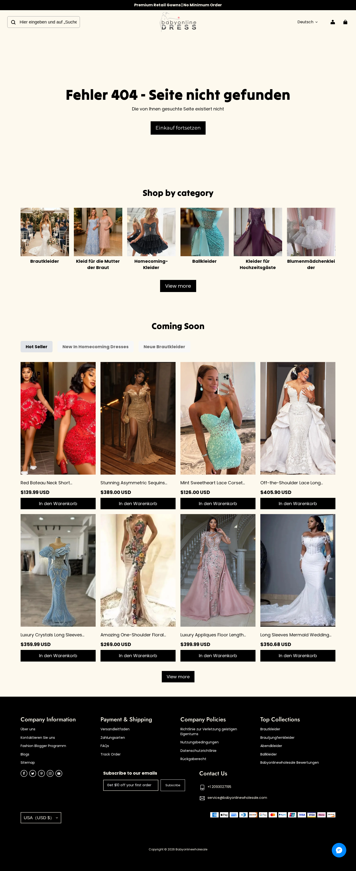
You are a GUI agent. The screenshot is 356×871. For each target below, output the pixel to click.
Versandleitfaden (115, 729)
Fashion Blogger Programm (43, 746)
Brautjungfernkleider (277, 737)
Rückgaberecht (193, 759)
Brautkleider (270, 729)
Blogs (25, 754)
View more (178, 286)
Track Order (111, 754)
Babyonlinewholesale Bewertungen (289, 762)
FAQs (105, 746)
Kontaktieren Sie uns (38, 737)
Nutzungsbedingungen (199, 742)
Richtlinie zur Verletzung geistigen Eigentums (208, 731)
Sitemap (28, 762)
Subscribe (172, 785)
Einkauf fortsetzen (178, 128)
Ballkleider (268, 754)
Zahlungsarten (113, 737)
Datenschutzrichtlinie (198, 750)
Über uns (28, 729)
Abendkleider (271, 746)
